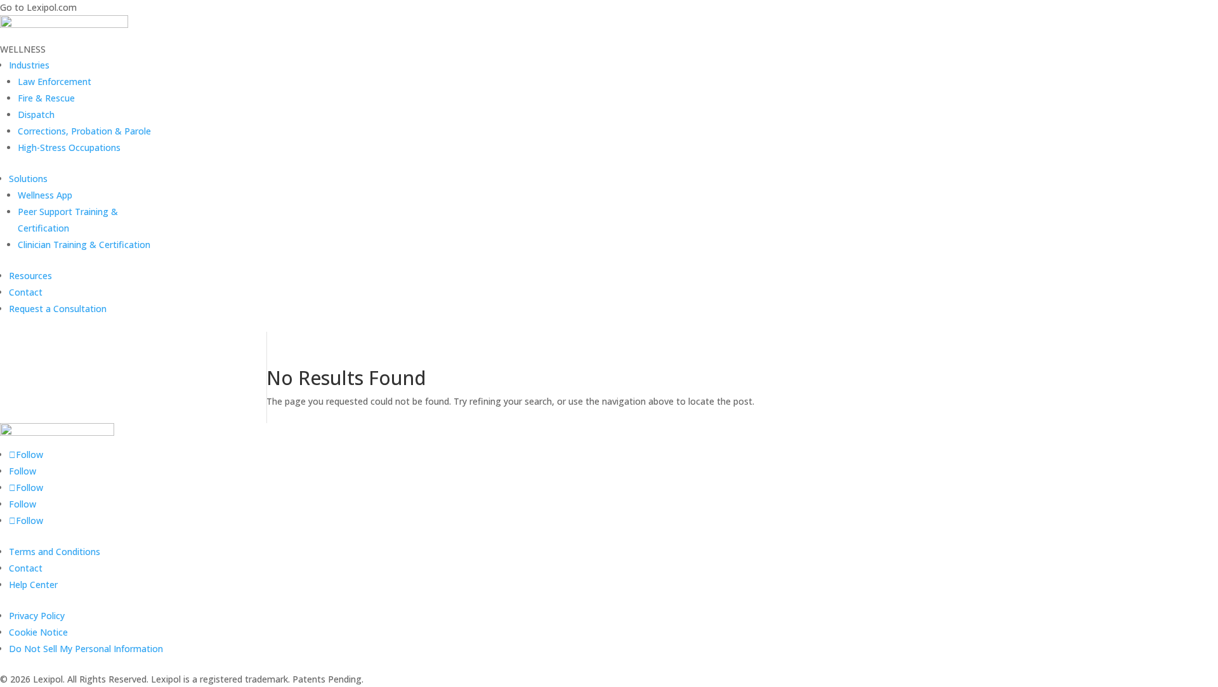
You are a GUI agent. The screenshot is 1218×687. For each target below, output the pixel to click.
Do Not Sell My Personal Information (86, 649)
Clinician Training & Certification (84, 245)
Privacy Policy (37, 616)
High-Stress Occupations (69, 147)
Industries (29, 65)
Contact (26, 292)
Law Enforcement (54, 81)
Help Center (33, 585)
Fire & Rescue (46, 98)
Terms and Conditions (54, 552)
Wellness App (45, 195)
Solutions (28, 179)
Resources (30, 276)
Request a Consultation (58, 309)
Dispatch (36, 114)
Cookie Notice (38, 632)
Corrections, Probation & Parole (84, 131)
